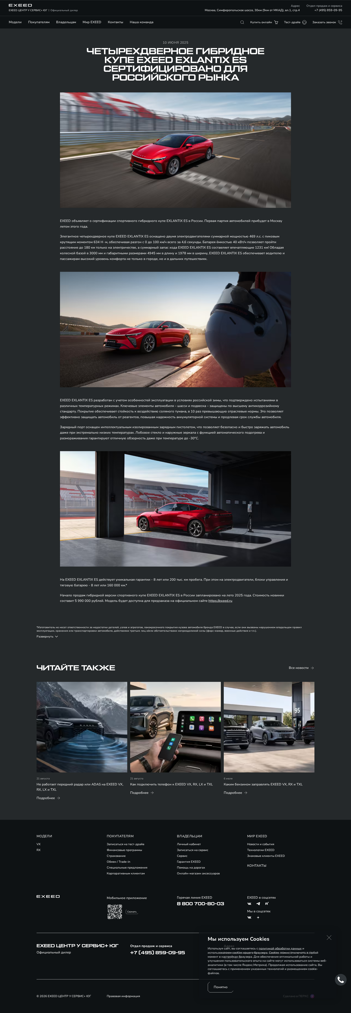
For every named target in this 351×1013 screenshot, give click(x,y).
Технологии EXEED (260, 850)
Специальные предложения (127, 867)
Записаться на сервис (192, 850)
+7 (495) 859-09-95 (328, 10)
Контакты (115, 22)
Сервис (182, 855)
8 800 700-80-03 (200, 904)
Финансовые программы (124, 850)
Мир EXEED (92, 22)
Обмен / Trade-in (118, 861)
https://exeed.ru (220, 601)
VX (39, 844)
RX (39, 850)
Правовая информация (123, 996)
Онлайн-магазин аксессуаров (198, 873)
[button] (329, 937)
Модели (15, 22)
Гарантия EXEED (189, 861)
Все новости (299, 668)
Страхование (116, 855)
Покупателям (39, 22)
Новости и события (260, 844)
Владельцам (66, 22)
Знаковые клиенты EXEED (266, 855)
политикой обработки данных (280, 949)
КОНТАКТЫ (256, 865)
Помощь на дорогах (191, 867)
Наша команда (141, 22)
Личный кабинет (189, 844)
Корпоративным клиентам (126, 873)
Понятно (221, 987)
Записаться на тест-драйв (125, 844)
